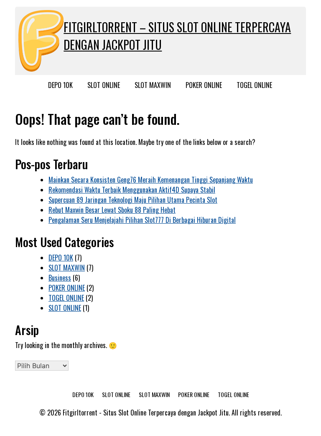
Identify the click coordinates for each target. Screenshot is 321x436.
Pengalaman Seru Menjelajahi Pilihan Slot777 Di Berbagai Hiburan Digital (142, 220)
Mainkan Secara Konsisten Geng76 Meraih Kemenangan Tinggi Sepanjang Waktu (150, 180)
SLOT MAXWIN (153, 85)
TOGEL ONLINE (254, 85)
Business (59, 278)
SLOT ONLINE (103, 85)
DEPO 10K (60, 85)
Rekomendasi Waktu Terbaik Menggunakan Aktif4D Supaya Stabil (131, 190)
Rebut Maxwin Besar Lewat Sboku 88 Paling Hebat (112, 210)
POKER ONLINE (204, 85)
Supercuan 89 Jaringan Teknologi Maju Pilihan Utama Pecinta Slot (132, 200)
